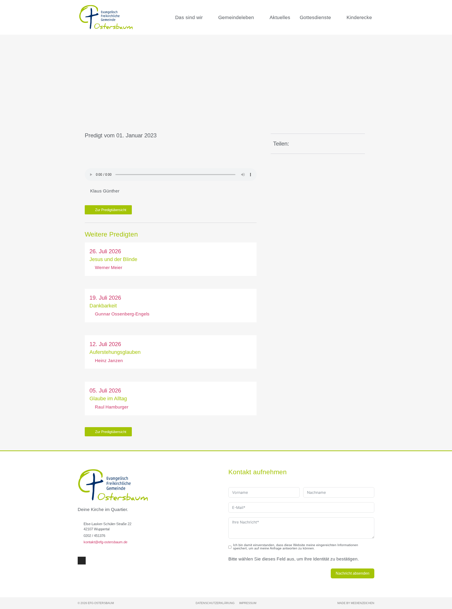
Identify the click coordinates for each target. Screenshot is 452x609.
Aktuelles (280, 17)
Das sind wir (189, 17)
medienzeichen (362, 603)
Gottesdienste (315, 17)
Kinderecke (359, 17)
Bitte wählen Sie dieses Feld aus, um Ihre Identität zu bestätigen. (293, 558)
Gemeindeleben (236, 17)
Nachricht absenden (352, 573)
